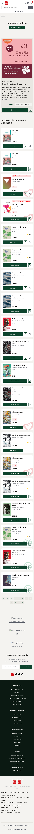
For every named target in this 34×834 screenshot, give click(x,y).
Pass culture (17, 720)
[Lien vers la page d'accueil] (6, 3)
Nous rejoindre (17, 739)
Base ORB (17, 745)
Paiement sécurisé (17, 695)
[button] (17, 92)
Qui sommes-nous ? (17, 733)
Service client (17, 704)
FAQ (17, 633)
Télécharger (13, 146)
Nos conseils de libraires (17, 621)
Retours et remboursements (17, 698)
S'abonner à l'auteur (17, 27)
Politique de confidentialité (17, 758)
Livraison (17, 692)
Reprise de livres (17, 717)
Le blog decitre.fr (17, 723)
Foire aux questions (17, 689)
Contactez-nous (17, 646)
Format (10, 104)
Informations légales (17, 755)
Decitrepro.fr (17, 742)
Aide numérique (17, 701)
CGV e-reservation (17, 767)
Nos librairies (17, 736)
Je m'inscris (26, 666)
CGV (17, 764)
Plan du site (17, 770)
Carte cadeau (17, 714)
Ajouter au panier (15, 110)
